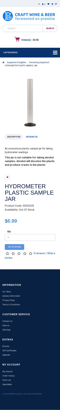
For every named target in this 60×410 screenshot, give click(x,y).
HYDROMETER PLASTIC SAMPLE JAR (21, 66)
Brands (5, 346)
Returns (5, 325)
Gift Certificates (9, 350)
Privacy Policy (8, 300)
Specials (6, 355)
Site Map (6, 330)
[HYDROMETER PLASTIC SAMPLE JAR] (30, 102)
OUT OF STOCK (14, 247)
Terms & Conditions (11, 304)
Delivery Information (11, 296)
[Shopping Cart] (52, 4)
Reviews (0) (31, 137)
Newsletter (7, 384)
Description (13, 137)
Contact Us (7, 321)
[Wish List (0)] (48, 4)
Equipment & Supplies (16, 62)
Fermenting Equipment (39, 62)
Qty (9, 231)
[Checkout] (56, 4)
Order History (8, 376)
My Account (7, 371)
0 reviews (39, 253)
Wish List (6, 380)
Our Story (6, 291)
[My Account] (43, 4)
